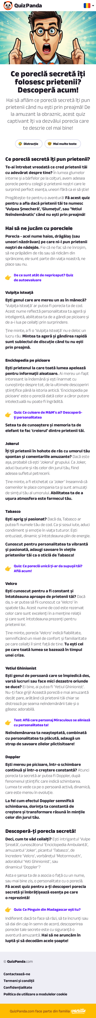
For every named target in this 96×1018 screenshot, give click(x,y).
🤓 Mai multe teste (62, 144)
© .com (18, 961)
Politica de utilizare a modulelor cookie (35, 994)
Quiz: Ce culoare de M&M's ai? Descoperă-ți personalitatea (48, 414)
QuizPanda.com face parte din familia (40, 1011)
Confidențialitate (18, 987)
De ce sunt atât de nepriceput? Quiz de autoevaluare (43, 277)
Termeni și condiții (19, 981)
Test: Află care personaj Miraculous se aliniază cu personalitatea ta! (52, 722)
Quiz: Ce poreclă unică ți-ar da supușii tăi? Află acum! (48, 568)
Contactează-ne (17, 974)
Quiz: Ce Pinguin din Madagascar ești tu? (47, 909)
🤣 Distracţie (28, 144)
